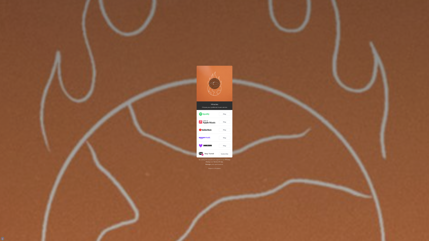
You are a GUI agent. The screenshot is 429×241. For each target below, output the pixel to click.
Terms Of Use (218, 162)
